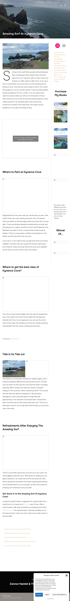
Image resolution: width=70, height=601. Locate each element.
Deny (47, 594)
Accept (39, 594)
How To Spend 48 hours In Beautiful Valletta (17, 546)
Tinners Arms (8, 510)
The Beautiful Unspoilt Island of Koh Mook (17, 533)
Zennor (26, 504)
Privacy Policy (6, 596)
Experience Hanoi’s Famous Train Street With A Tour (20, 541)
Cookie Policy (50, 598)
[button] (66, 575)
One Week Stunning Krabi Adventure (15, 537)
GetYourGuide (14, 339)
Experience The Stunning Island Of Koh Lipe (17, 529)
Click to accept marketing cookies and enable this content (26, 138)
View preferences (59, 594)
